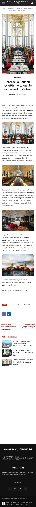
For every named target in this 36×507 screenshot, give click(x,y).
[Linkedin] (9, 314)
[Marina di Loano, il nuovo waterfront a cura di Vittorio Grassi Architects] (7, 343)
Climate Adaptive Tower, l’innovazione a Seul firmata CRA (23, 352)
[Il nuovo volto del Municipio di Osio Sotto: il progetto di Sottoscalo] (7, 362)
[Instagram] (15, 489)
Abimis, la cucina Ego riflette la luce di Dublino (28, 327)
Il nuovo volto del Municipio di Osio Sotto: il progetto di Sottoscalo (23, 362)
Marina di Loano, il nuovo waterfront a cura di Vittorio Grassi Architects (22, 343)
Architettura (11, 9)
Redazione (11, 94)
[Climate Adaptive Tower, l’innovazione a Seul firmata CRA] (7, 352)
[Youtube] (20, 489)
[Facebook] (4, 314)
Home (4, 9)
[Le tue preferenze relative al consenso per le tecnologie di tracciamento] (3, 503)
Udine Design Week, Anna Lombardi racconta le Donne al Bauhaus (8, 328)
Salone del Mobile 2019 (24, 305)
